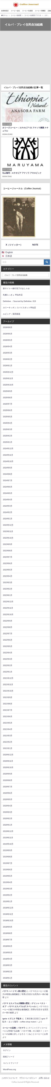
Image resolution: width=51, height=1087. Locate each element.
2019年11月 (8, 838)
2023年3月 (7, 582)
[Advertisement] (25, 57)
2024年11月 (8, 455)
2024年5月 (7, 493)
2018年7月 (7, 940)
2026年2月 (7, 359)
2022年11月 (8, 608)
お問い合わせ (44, 1078)
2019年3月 (7, 889)
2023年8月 (7, 551)
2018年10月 (8, 920)
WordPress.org (9, 1069)
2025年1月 (7, 442)
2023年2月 (7, 589)
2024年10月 (8, 461)
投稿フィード (8, 1057)
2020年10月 (8, 767)
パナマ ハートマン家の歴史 (14, 991)
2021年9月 (7, 697)
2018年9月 (7, 927)
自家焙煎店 (5, 11)
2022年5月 (7, 646)
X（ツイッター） (14, 244)
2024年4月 (7, 499)
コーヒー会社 (15, 11)
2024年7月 (7, 480)
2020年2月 (7, 818)
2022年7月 (7, 633)
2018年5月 (7, 952)
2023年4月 (7, 576)
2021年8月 (7, 704)
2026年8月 (7, 327)
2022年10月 (8, 614)
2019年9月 (7, 850)
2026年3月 (7, 353)
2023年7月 (7, 557)
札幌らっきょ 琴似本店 (13, 295)
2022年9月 (7, 621)
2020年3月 (7, 812)
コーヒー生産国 (27, 11)
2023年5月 (7, 570)
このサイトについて (10, 1078)
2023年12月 (8, 525)
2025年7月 (7, 404)
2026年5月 (7, 340)
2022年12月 (8, 602)
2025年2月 (7, 436)
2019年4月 (7, 882)
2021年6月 (7, 716)
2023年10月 (8, 538)
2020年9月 (7, 774)
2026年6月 (7, 334)
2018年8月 (7, 933)
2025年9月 (7, 391)
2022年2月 (7, 665)
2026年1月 (7, 365)
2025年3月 (7, 429)
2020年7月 (7, 787)
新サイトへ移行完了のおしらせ (16, 288)
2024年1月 (7, 519)
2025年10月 (8, 385)
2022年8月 (7, 627)
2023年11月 (8, 531)
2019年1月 (7, 901)
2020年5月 (7, 799)
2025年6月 (7, 410)
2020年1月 (7, 825)
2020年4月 (7, 806)
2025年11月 (8, 378)
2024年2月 (7, 512)
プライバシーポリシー (28, 1078)
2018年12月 (8, 908)
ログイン (7, 1050)
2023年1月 (7, 595)
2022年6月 (7, 640)
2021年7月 (7, 710)
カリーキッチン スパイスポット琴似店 (19, 308)
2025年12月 (8, 372)
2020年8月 (7, 780)
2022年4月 (7, 653)
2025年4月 (7, 423)
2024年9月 (7, 468)
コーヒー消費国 (40, 11)
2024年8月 (7, 474)
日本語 (8, 256)
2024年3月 (7, 506)
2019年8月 (7, 857)
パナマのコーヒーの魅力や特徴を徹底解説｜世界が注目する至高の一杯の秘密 (25, 994)
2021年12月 (8, 678)
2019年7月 (7, 863)
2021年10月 (8, 691)
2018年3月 (7, 965)
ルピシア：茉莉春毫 (11, 314)
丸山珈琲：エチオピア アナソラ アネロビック (21, 173)
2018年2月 (7, 972)
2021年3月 (7, 735)
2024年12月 (8, 448)
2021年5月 (7, 723)
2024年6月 (7, 487)
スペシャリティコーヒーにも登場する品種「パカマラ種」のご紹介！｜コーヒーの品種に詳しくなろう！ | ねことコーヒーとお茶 (25, 1031)
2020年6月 (7, 793)
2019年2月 (7, 895)
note (35, 244)
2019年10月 (8, 844)
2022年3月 (7, 659)
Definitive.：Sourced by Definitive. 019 (19, 301)
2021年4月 (7, 729)
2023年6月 (7, 563)
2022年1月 (7, 672)
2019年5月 (7, 876)
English (9, 252)
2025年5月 (7, 417)
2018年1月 (7, 978)
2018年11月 (8, 914)
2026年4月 (7, 346)
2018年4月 (7, 959)
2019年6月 (7, 869)
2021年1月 (7, 748)
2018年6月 (7, 946)
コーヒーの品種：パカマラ (13, 1028)
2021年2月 (7, 742)
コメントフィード (10, 1063)
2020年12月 (8, 755)
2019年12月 (8, 831)
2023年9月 (7, 544)
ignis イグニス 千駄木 (11, 1019)
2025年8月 (7, 397)
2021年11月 (8, 684)
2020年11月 (8, 761)
